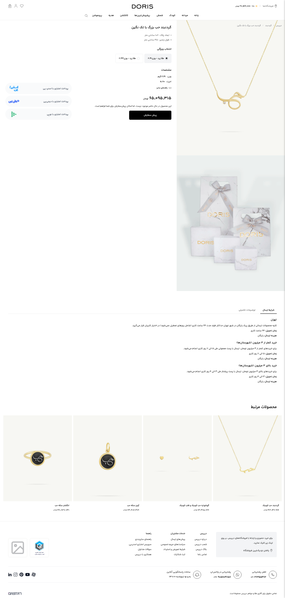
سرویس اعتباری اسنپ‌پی (140, 544)
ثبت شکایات (179, 554)
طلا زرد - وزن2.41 (156, 58)
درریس (279, 25)
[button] (157, 58)
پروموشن (97, 15)
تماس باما (202, 554)
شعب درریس (201, 544)
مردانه (185, 15)
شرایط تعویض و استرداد (174, 549)
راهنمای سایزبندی (143, 539)
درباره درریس (200, 539)
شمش (160, 15)
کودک (172, 15)
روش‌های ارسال (178, 539)
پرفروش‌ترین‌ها (142, 15)
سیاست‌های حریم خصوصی (173, 544)
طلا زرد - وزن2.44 (127, 58)
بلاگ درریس (201, 549)
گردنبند (268, 25)
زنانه (196, 15)
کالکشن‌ (124, 15)
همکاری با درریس (143, 554)
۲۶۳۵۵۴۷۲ (258, 577)
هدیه (111, 15)
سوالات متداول (144, 549)
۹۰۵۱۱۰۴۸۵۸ (222, 577)
